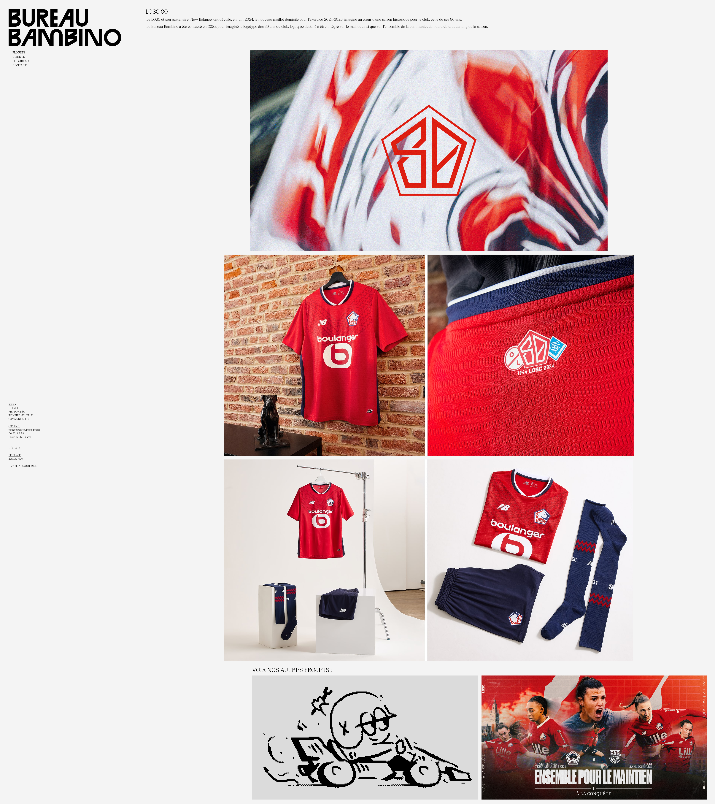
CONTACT (19, 65)
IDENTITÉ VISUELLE (21, 415)
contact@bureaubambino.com (24, 429)
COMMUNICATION (19, 418)
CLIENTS (18, 56)
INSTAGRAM (16, 458)
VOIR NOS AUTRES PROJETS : (292, 669)
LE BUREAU (20, 61)
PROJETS (18, 52)
